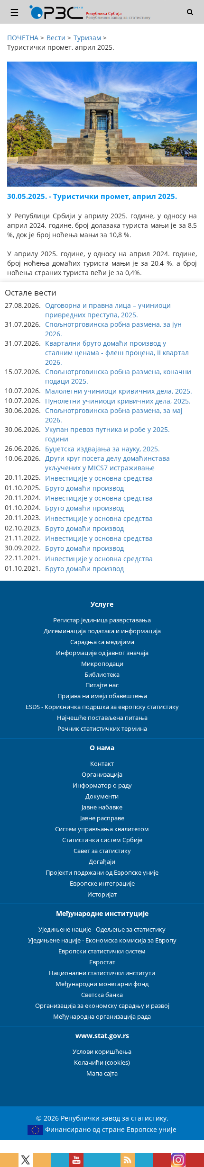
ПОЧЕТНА (22, 37)
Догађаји (102, 862)
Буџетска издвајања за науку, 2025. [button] (102, 448)
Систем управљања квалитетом (102, 829)
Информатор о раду (102, 785)
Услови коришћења (102, 1052)
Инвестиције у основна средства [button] (99, 478)
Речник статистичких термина (102, 729)
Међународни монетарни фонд (102, 984)
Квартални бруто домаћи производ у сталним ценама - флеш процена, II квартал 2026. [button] (117, 353)
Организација (102, 775)
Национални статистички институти (102, 973)
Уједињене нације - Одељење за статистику (102, 929)
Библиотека (102, 675)
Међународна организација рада (102, 1017)
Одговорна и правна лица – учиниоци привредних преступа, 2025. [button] (108, 310)
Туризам (87, 37)
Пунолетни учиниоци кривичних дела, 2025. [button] (118, 400)
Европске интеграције (102, 884)
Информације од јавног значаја (102, 653)
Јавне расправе (102, 818)
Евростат (102, 962)
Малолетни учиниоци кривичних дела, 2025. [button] (118, 390)
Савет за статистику (102, 851)
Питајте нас (102, 685)
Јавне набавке (102, 807)
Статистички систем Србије (102, 840)
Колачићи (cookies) (102, 1063)
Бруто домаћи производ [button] (84, 488)
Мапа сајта (102, 1073)
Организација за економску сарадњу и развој (102, 1006)
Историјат (102, 894)
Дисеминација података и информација (102, 631)
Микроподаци (102, 664)
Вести (55, 37)
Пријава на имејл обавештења (102, 696)
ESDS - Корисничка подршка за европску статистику (102, 707)
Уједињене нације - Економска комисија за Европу (102, 940)
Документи (102, 796)
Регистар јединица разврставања (102, 620)
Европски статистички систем (102, 951)
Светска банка (102, 995)
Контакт (102, 764)
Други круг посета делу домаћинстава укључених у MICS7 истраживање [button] (107, 463)
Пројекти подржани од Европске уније (102, 873)
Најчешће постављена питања (102, 718)
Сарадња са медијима (102, 642)
